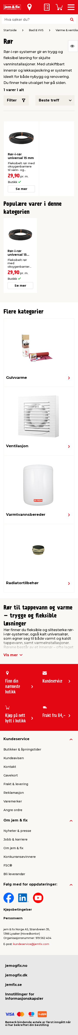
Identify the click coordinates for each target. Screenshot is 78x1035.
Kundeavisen (13, 758)
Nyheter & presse (17, 831)
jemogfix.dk (16, 975)
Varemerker (12, 801)
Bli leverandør (14, 874)
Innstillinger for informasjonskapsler (24, 996)
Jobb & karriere (15, 839)
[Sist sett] (73, 46)
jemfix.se (13, 985)
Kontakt (9, 767)
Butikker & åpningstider (22, 749)
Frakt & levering (15, 784)
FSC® (7, 865)
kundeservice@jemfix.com (31, 944)
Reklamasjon (13, 793)
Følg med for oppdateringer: (30, 884)
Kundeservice (16, 739)
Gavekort (10, 775)
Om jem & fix (15, 820)
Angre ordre (12, 810)
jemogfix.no (16, 966)
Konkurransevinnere (19, 857)
